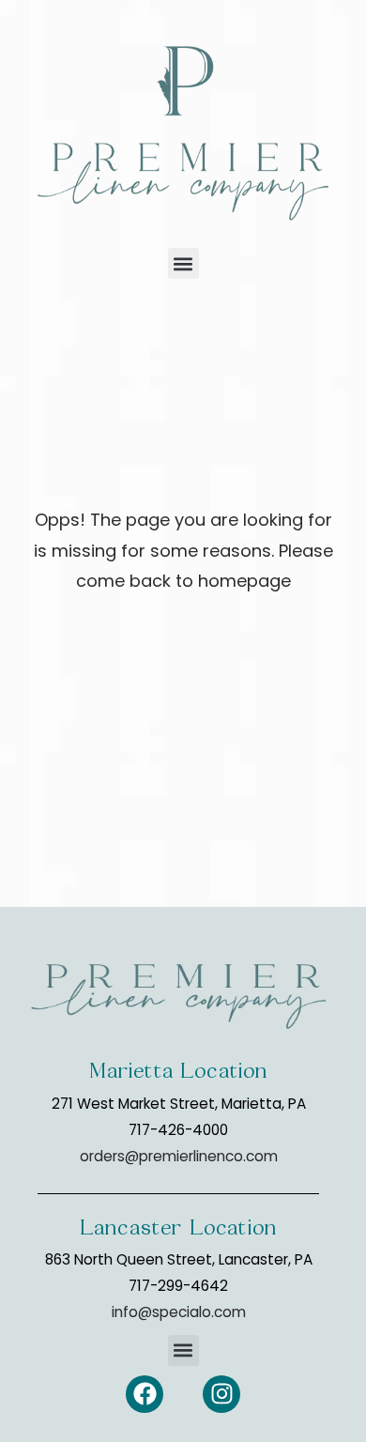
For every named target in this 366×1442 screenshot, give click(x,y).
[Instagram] (221, 1394)
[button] (183, 263)
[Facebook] (144, 1394)
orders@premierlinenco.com (179, 1156)
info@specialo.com (179, 1312)
